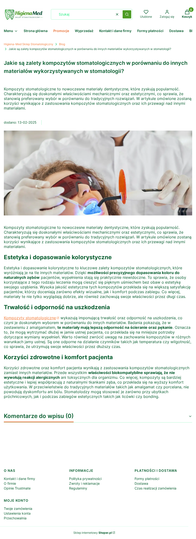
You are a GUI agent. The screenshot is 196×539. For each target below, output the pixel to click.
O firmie (10, 483)
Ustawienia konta (17, 513)
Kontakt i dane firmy (19, 479)
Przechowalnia (15, 518)
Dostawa (141, 483)
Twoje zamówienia (18, 508)
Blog (62, 44)
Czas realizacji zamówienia (155, 488)
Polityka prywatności (85, 479)
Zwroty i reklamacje (84, 483)
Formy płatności (147, 479)
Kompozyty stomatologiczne (30, 317)
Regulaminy (78, 488)
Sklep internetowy (92, 532)
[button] (127, 14)
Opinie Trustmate (17, 488)
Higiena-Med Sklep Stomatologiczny (28, 44)
